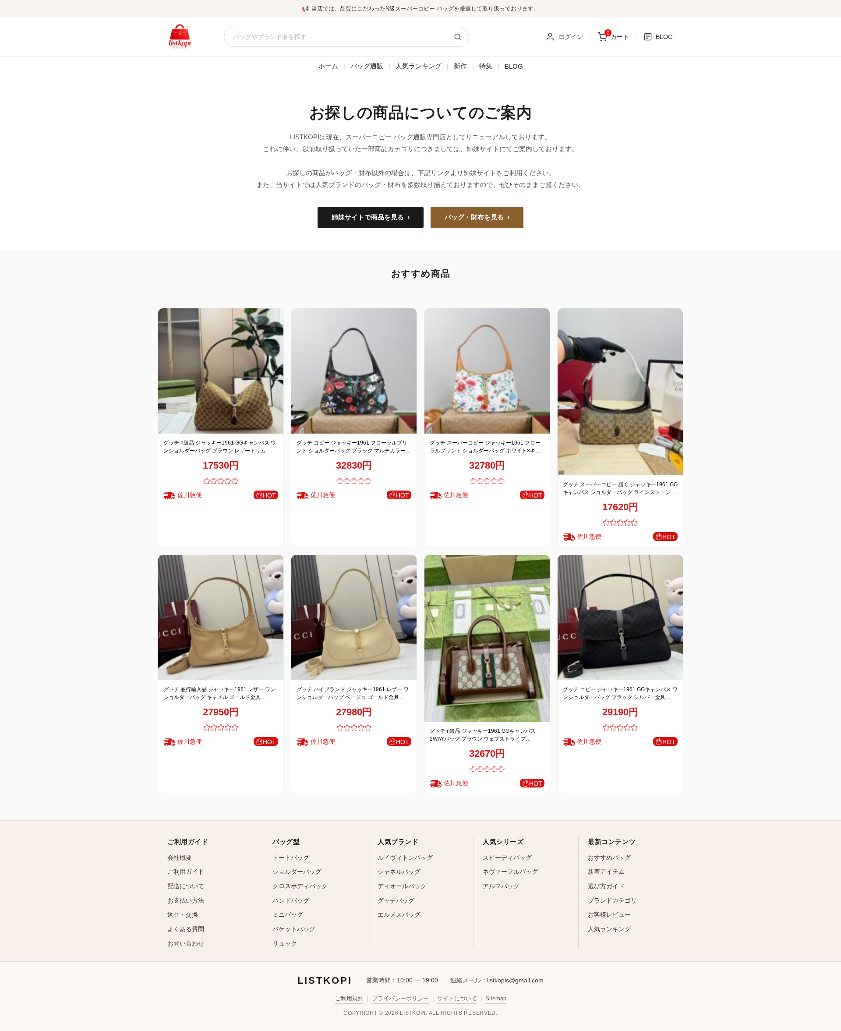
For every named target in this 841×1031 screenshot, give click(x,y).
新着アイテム (606, 871)
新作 (460, 66)
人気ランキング (419, 66)
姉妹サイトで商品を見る (371, 217)
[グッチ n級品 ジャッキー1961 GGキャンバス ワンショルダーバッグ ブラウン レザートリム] (220, 371)
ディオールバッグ (402, 886)
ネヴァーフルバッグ (510, 871)
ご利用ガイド (185, 871)
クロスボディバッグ (300, 886)
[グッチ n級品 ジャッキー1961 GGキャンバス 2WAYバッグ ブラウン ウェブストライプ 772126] (487, 638)
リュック (284, 943)
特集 (485, 66)
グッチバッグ (396, 900)
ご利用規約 (349, 998)
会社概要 (179, 857)
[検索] (457, 36)
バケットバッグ (293, 928)
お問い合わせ (185, 943)
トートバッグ (290, 857)
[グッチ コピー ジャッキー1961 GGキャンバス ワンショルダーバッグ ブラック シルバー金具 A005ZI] (620, 617)
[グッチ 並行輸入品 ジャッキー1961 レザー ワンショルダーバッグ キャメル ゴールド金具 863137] (220, 617)
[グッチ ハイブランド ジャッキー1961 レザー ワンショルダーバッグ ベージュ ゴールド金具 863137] (354, 617)
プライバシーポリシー (400, 998)
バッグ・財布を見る (477, 217)
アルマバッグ (501, 886)
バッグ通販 (366, 66)
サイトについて (457, 998)
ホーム (328, 66)
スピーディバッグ (507, 857)
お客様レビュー (609, 914)
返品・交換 (182, 914)
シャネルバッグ (399, 871)
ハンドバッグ (290, 900)
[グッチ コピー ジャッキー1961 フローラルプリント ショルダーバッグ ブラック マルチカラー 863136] (354, 371)
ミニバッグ (287, 914)
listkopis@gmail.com (515, 980)
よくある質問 (185, 928)
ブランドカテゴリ (612, 900)
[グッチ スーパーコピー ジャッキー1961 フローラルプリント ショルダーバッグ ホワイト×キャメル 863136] (487, 371)
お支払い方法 (185, 900)
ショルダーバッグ (297, 871)
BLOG (514, 66)
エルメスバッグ (399, 914)
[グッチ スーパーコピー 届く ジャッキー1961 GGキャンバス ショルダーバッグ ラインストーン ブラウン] (620, 391)
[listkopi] (179, 37)
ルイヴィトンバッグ (405, 857)
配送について (185, 886)
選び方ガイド (606, 886)
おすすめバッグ (609, 857)
